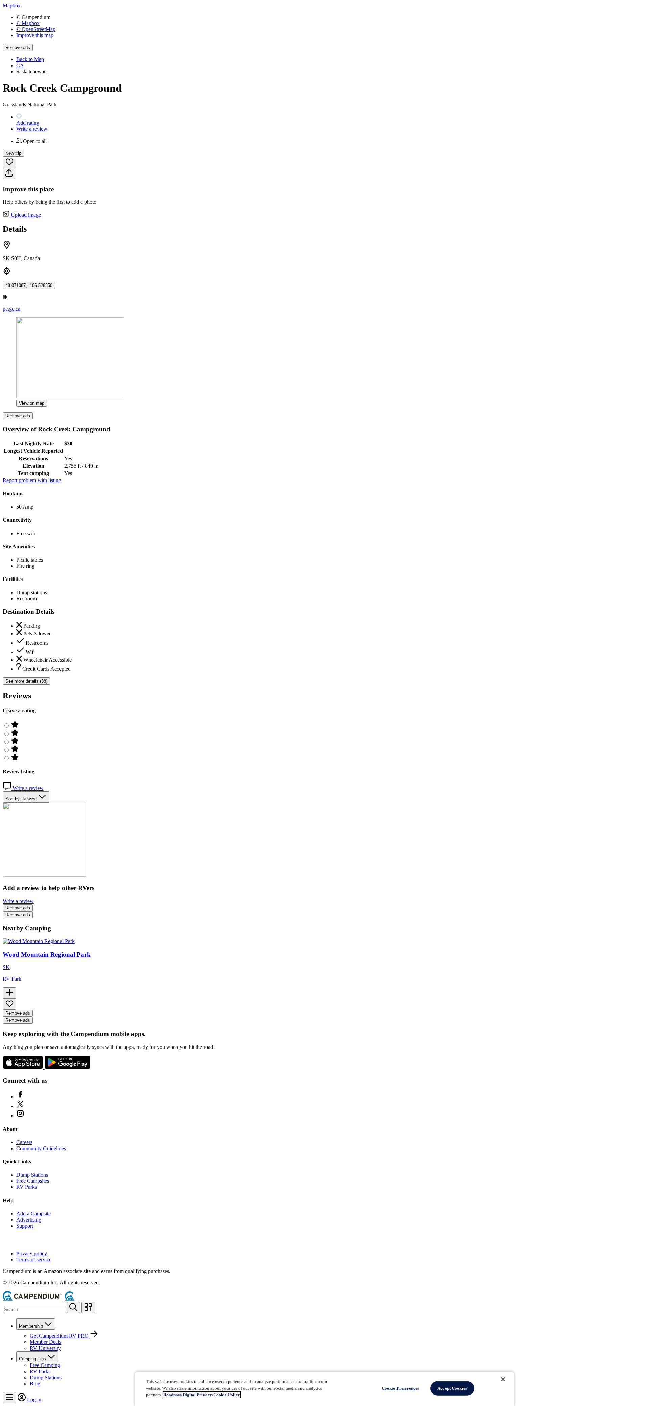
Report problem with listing (32, 480)
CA (20, 65)
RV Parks (26, 1187)
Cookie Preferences (400, 1388)
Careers (24, 1142)
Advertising (28, 1220)
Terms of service (33, 1259)
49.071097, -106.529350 (28, 285)
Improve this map (34, 35)
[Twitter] (20, 1106)
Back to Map (30, 59)
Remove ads (17, 47)
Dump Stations (32, 1175)
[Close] (503, 1379)
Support (24, 1226)
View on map (31, 403)
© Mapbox (28, 23)
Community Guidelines (41, 1148)
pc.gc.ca (11, 309)
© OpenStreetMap (35, 29)
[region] (324, 1389)
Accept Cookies (452, 1388)
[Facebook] (20, 1097)
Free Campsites (32, 1181)
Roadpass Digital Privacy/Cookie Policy (201, 1394)
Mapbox (12, 5)
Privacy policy (31, 1253)
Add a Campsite (33, 1213)
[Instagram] (20, 1115)
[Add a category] (88, 1307)
